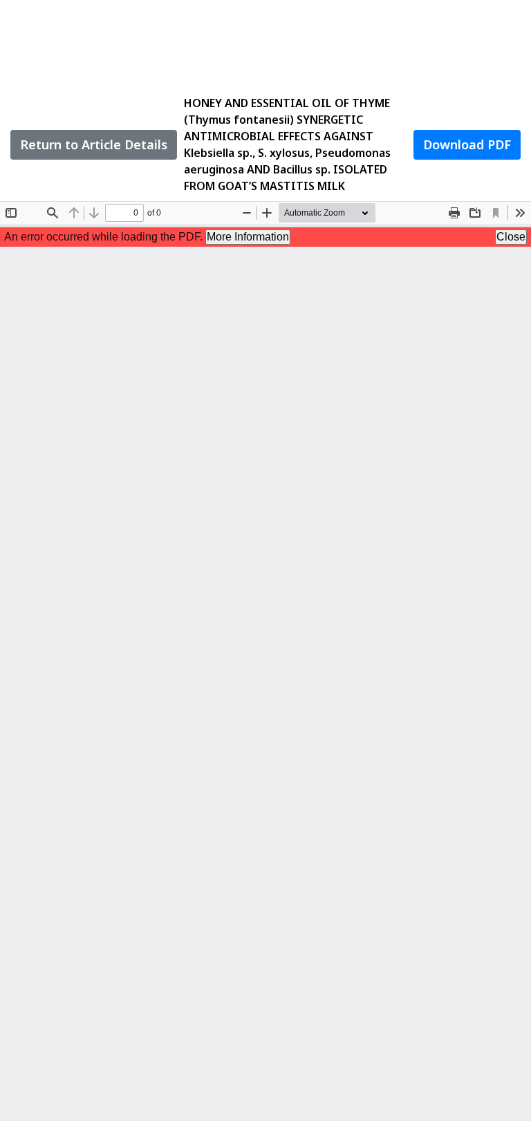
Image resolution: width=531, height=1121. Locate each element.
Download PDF (467, 144)
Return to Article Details (93, 144)
